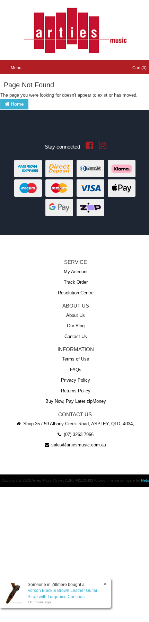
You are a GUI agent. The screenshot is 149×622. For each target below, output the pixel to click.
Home (16, 104)
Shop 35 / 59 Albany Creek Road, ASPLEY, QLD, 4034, (78, 423)
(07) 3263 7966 (78, 434)
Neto (145, 480)
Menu (15, 67)
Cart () (139, 67)
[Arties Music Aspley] (75, 30)
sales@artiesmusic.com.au (78, 444)
